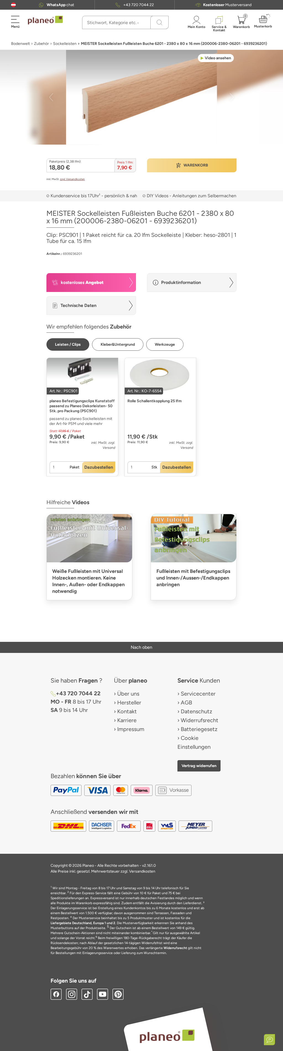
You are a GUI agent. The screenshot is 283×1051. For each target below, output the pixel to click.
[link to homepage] (45, 20)
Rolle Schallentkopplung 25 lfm (154, 401)
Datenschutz (196, 711)
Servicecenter (198, 693)
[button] (13, 4)
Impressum (130, 729)
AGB (186, 702)
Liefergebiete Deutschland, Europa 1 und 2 (83, 923)
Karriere (127, 720)
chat (60, 4)
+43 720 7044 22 (138, 4)
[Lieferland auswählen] (13, 4)
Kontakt (127, 711)
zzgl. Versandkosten (72, 179)
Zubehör (41, 43)
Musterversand (227, 4)
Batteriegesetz (199, 729)
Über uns (128, 693)
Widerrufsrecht (199, 720)
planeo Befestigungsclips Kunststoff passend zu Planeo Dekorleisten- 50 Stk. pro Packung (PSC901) (82, 406)
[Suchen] (159, 22)
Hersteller (129, 702)
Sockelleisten (65, 43)
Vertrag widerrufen (199, 765)
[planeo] (167, 1036)
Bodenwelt (20, 43)
